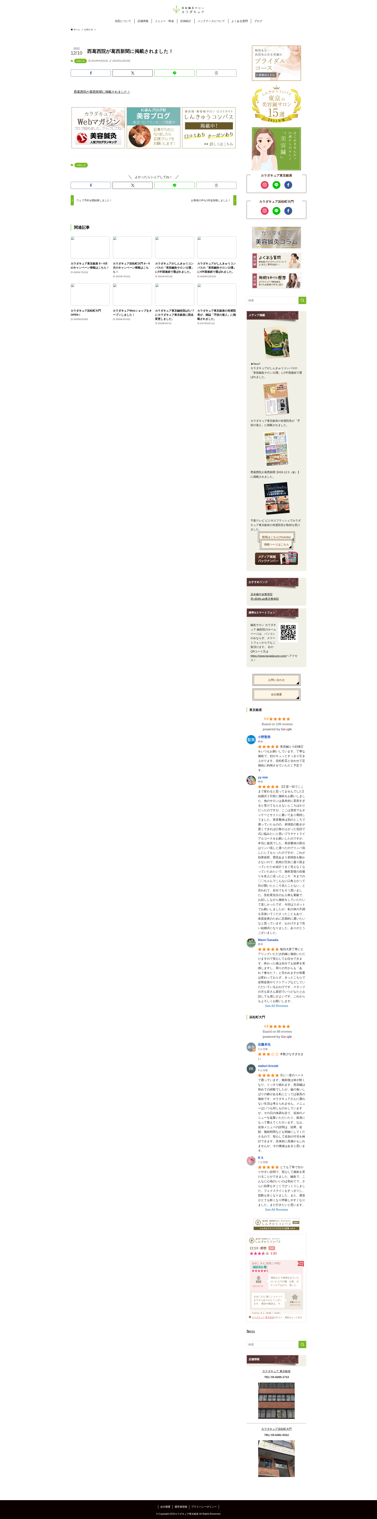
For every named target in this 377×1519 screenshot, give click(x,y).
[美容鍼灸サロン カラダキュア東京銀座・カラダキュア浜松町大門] (188, 9)
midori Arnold (268, 1066)
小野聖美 (264, 737)
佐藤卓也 (264, 1044)
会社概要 (276, 694)
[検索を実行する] (302, 300)
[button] (91, 73)
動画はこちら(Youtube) (276, 537)
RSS (252, 1331)
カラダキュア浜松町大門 (276, 1428)
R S (260, 1158)
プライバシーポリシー (204, 1506)
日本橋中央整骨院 (262, 594)
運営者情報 (181, 1506)
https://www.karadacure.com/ (268, 655)
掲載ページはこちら (276, 544)
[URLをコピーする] (216, 73)
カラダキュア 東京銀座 (263, 1317)
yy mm (263, 777)
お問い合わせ (276, 679)
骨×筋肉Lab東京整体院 (265, 598)
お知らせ (80, 61)
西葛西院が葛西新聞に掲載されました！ (102, 91)
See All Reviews (276, 1006)
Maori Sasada (268, 940)
